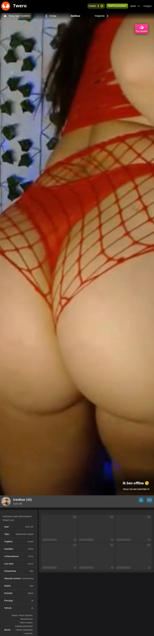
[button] (135, 6)
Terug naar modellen (19, 15)
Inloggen (147, 6)
